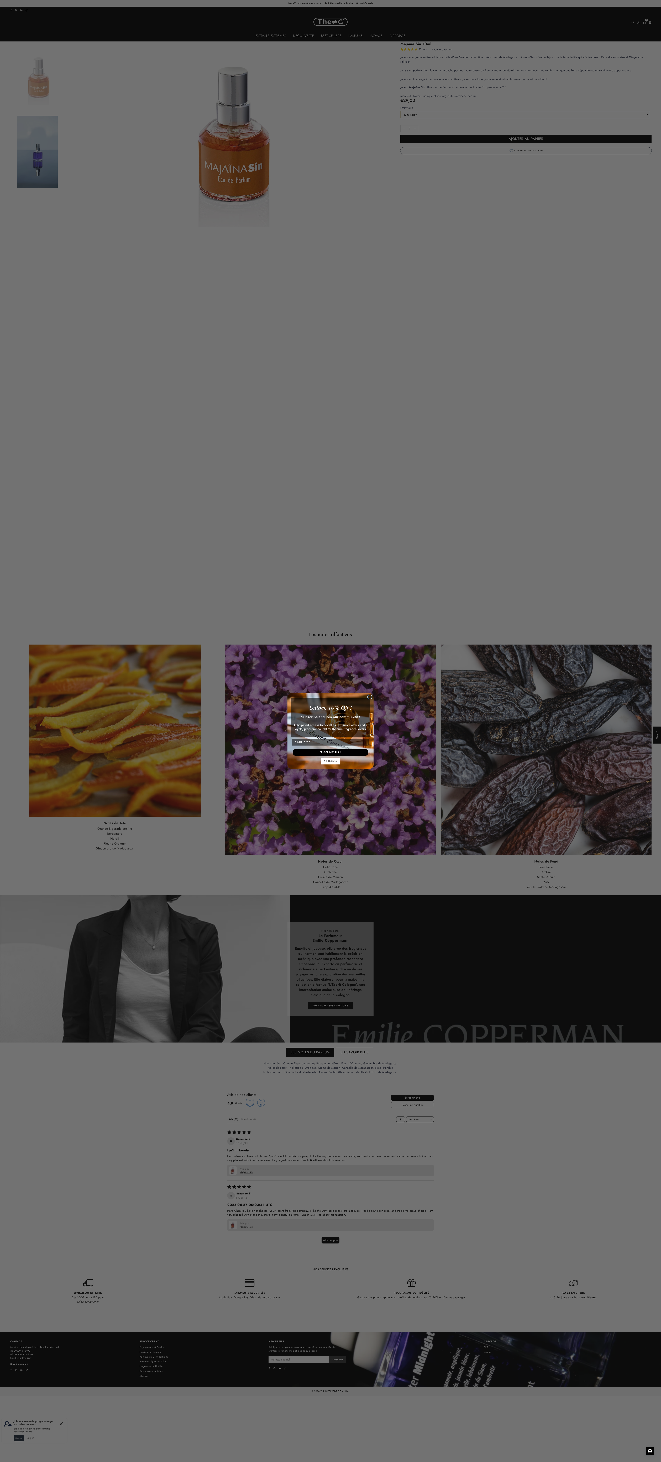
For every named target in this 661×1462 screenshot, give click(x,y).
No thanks (330, 761)
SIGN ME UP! (330, 752)
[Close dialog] (370, 697)
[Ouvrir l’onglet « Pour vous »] (650, 1451)
